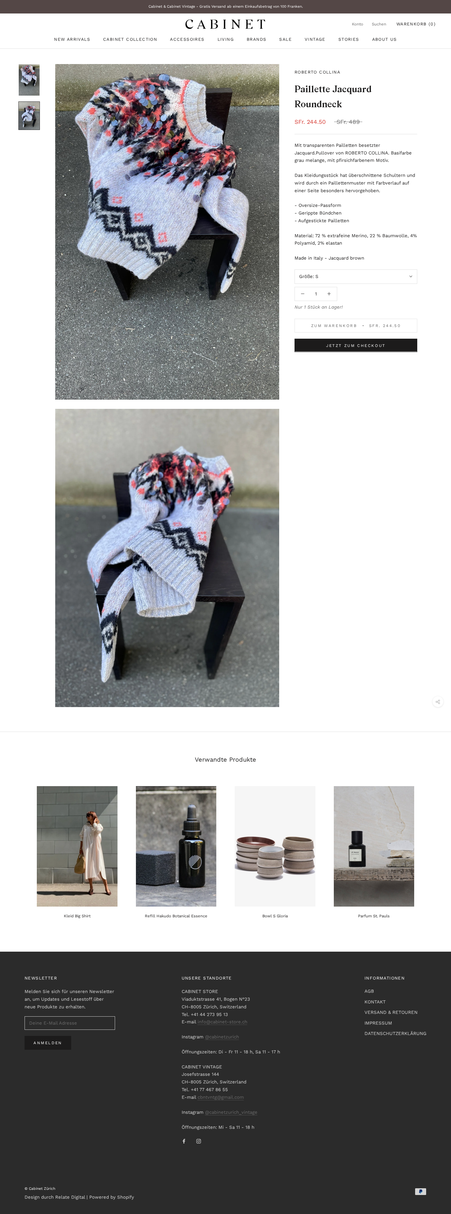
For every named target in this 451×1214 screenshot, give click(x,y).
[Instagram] (198, 1141)
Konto (357, 24)
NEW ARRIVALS (72, 39)
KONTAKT (375, 1002)
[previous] (19, 850)
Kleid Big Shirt (77, 916)
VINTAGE (315, 39)
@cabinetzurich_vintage (231, 1112)
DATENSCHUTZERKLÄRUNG (395, 1033)
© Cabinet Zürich (40, 1188)
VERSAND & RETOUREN (391, 1012)
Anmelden (47, 1043)
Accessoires (187, 39)
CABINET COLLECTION (130, 39)
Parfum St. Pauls (374, 916)
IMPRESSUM (378, 1023)
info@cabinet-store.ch (222, 1022)
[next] (432, 850)
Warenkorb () (416, 23)
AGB (369, 991)
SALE (285, 39)
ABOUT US (384, 39)
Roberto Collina (317, 72)
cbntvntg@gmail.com (221, 1097)
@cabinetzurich (222, 1037)
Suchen (379, 24)
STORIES (348, 39)
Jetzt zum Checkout (356, 345)
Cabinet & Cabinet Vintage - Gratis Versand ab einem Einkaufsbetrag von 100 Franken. (225, 6)
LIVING (226, 39)
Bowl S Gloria (275, 916)
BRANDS (256, 39)
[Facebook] (184, 1141)
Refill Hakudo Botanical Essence (176, 916)
